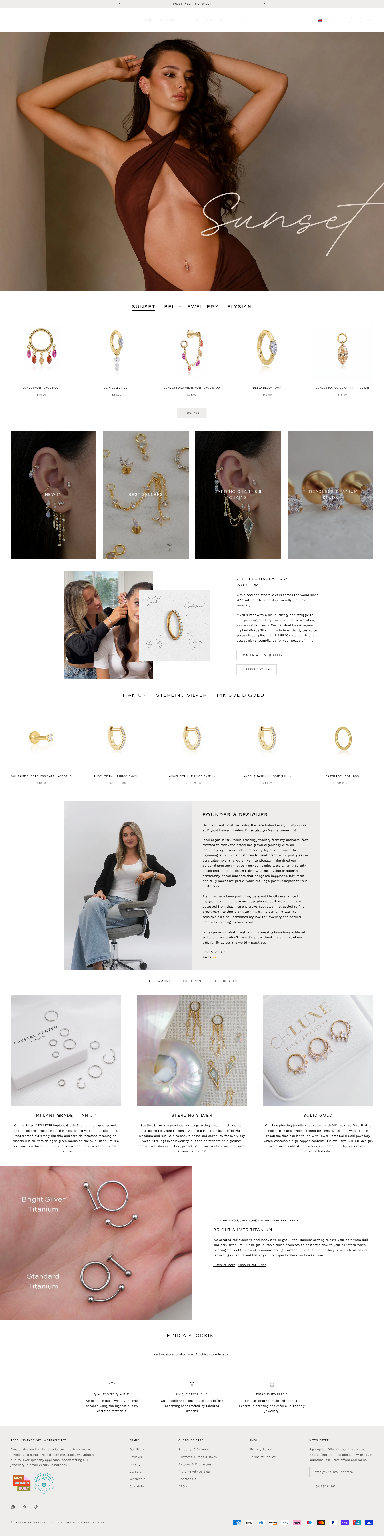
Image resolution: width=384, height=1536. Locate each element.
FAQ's (182, 1486)
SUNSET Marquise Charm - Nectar (342, 388)
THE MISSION (225, 981)
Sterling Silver (181, 695)
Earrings (167, 20)
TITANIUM (133, 695)
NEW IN (145, 20)
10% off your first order (192, 4)
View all (192, 413)
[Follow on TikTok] (36, 1507)
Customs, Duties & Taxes (197, 1457)
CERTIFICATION (256, 669)
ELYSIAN (240, 306)
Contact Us (187, 1479)
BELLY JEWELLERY (191, 306)
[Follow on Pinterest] (24, 1507)
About (239, 20)
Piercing (191, 20)
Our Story (137, 1449)
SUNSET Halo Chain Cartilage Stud (192, 388)
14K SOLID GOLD (240, 695)
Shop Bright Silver (252, 1265)
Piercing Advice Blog (194, 1471)
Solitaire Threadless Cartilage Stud (41, 776)
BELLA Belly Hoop (267, 388)
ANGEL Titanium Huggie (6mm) (117, 776)
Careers (136, 1471)
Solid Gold (216, 20)
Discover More (224, 1265)
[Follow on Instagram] (13, 1507)
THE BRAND (193, 981)
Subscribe (325, 1486)
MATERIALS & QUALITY (263, 655)
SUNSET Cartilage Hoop (42, 388)
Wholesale (137, 1479)
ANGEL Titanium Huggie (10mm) (267, 776)
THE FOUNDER (160, 980)
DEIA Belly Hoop (117, 388)
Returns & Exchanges (194, 1464)
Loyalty (135, 1464)
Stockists (137, 1486)
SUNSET (143, 306)
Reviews (136, 1457)
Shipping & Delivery (193, 1449)
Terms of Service (263, 1457)
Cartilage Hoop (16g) (342, 776)
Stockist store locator (212, 1354)
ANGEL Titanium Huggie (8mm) (192, 776)
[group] (192, 161)
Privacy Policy (261, 1449)
